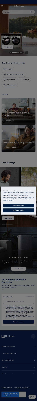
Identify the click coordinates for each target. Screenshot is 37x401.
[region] (18, 200)
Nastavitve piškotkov (18, 205)
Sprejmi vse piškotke (18, 210)
